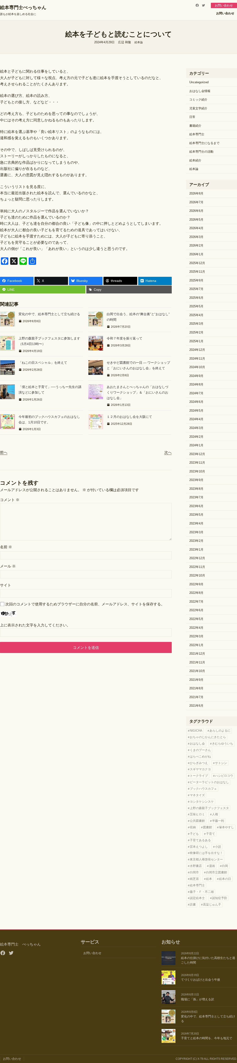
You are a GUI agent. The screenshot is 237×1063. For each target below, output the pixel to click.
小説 (218, 846)
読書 (193, 904)
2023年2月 (196, 540)
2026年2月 (196, 245)
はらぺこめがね (200, 756)
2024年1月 (196, 445)
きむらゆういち (222, 743)
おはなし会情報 (199, 91)
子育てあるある (200, 840)
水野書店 (196, 866)
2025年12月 (197, 263)
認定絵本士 (197, 898)
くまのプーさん (200, 750)
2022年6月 (196, 610)
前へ (3, 452)
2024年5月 (196, 410)
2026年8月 (196, 193)
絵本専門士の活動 (201, 151)
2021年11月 (197, 662)
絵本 (209, 879)
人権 (215, 814)
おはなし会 (197, 743)
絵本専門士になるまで (204, 143)
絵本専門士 (196, 134)
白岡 (225, 866)
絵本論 (138, 42)
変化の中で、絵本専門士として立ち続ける (49, 314)
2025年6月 (196, 297)
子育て (210, 833)
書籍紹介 (195, 125)
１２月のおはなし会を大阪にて (129, 417)
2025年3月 (196, 323)
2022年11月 (197, 567)
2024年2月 (196, 436)
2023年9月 (196, 480)
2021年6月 (196, 705)
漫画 (212, 866)
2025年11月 (197, 271)
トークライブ (199, 775)
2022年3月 (196, 636)
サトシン (221, 763)
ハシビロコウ (224, 775)
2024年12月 (197, 349)
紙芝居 (194, 879)
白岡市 (194, 872)
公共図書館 (197, 821)
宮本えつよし (199, 846)
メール (8, 566)
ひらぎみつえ (199, 763)
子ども (194, 833)
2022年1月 (196, 645)
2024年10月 (197, 367)
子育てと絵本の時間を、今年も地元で (206, 1038)
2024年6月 (196, 402)
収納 (193, 827)
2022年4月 (196, 627)
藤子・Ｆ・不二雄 (202, 892)
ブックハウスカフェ (203, 788)
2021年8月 (196, 688)
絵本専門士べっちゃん (23, 7)
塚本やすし (226, 827)
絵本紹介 (195, 160)
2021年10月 (197, 671)
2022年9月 (196, 584)
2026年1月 (196, 254)
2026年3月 (196, 237)
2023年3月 (196, 532)
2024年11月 (197, 358)
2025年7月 (196, 289)
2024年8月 (196, 384)
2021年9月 (196, 679)
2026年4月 (196, 228)
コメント (9, 500)
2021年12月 (197, 653)
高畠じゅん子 (212, 904)
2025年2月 (196, 332)
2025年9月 (196, 280)
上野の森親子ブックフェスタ (209, 808)
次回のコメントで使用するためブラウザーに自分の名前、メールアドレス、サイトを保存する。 (85, 604)
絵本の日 (225, 879)
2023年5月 (196, 514)
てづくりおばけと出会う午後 (200, 979)
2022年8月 (196, 593)
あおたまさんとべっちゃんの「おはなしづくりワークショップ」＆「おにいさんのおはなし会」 (137, 392)
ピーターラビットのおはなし (209, 782)
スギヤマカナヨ (200, 769)
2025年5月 (196, 306)
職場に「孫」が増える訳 (197, 999)
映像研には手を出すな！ (206, 853)
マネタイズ (197, 795)
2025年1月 (196, 341)
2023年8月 (196, 488)
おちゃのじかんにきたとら (208, 737)
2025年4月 (196, 315)
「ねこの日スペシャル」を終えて (43, 362)
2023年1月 (196, 549)
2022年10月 (197, 575)
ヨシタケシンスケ (202, 801)
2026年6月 (196, 211)
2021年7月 (196, 697)
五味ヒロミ (197, 814)
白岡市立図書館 (216, 872)
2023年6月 (196, 506)
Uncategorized (199, 82)
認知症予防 (219, 898)
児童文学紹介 (198, 108)
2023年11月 (197, 462)
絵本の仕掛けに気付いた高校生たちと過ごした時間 (208, 960)
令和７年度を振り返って (124, 338)
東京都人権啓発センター (206, 859)
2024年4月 (196, 419)
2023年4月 (196, 523)
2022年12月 (197, 558)
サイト (5, 585)
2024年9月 (196, 376)
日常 (192, 117)
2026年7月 (196, 202)
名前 (6, 547)
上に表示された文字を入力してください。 (35, 625)
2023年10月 (197, 471)
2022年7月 (196, 601)
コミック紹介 (198, 99)
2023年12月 (197, 454)
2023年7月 (196, 497)
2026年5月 (196, 219)
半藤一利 (218, 821)
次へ (168, 452)
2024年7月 (196, 393)
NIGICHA (196, 730)
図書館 (207, 827)
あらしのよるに (220, 730)
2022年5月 (196, 619)
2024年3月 (196, 428)
